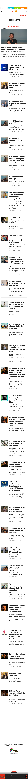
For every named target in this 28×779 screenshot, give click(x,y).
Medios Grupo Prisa (14, 753)
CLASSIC (10, 8)
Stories (22, 719)
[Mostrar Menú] (2, 11)
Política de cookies (8, 744)
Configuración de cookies (18, 744)
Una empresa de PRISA (14, 750)
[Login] (26, 11)
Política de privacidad (20, 743)
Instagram (6, 719)
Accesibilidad (12, 743)
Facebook (17, 719)
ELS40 (4, 28)
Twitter (14, 719)
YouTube (11, 719)
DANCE (16, 8)
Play (26, 776)
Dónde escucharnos (18, 745)
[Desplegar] (14, 772)
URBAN (22, 8)
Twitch (19, 719)
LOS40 (3, 8)
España (2, 16)
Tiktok (9, 719)
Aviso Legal (6, 743)
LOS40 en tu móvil (9, 745)
